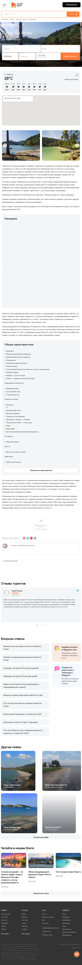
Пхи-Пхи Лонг (6, 914)
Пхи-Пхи (24, 926)
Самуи (24, 923)
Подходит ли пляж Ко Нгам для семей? (20, 676)
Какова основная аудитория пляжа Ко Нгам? (23, 695)
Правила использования (28, 958)
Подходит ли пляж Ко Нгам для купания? (21, 668)
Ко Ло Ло (5, 917)
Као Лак (4, 920)
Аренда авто (66, 929)
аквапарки (32, 19)
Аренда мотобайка (69, 932)
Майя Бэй (5, 923)
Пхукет (24, 914)
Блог (43, 920)
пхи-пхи (18, 19)
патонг (24, 19)
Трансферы (66, 923)
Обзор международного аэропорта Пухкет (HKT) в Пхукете (39, 874)
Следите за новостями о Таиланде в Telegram (68, 671)
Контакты (45, 923)
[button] (5, 145)
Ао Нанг (24, 929)
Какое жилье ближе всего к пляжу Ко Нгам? (22, 714)
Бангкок (24, 917)
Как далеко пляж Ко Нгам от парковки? (21, 722)
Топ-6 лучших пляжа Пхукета (68, 872)
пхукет (12, 19)
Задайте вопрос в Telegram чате (70, 648)
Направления (67, 935)
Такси (64, 926)
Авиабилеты (66, 920)
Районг (4, 926)
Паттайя (25, 920)
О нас (44, 914)
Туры (64, 914)
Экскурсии (65, 917)
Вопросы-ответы (48, 917)
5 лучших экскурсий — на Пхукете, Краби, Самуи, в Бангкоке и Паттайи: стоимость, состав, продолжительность (12, 877)
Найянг (4, 929)
